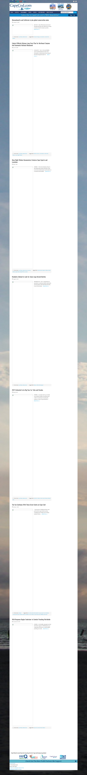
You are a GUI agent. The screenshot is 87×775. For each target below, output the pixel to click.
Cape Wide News (41, 12)
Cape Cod (35, 727)
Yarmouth (45, 614)
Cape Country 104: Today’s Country (18, 1)
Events (30, 12)
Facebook (76, 1)
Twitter (74, 1)
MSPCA (27, 614)
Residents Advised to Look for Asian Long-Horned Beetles (29, 276)
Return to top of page (14, 772)
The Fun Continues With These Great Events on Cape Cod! (29, 504)
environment (40, 270)
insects (41, 498)
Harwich (21, 614)
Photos (34, 12)
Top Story (29, 270)
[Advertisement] (31, 741)
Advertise (16, 767)
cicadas (38, 498)
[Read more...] (36, 29)
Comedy (14, 614)
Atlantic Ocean (36, 153)
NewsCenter (25, 36)
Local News (20, 36)
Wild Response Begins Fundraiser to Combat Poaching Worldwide (31, 619)
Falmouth (17, 614)
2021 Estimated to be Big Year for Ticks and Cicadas (27, 390)
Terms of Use (21, 767)
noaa (16, 155)
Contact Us (12, 767)
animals (35, 498)
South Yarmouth (37, 614)
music (30, 614)
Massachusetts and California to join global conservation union (30, 20)
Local (12, 12)
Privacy (20, 769)
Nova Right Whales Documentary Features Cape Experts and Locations (29, 161)
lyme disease (45, 498)
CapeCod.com (27, 7)
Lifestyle (17, 12)
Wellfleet (42, 614)
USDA (38, 385)
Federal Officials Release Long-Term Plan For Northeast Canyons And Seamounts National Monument (31, 44)
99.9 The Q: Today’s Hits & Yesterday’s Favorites (12, 1)
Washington (41, 385)
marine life (47, 36)
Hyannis (43, 270)
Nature (14, 38)
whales (26, 271)
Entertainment (24, 12)
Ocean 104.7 (24, 1)
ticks (13, 499)
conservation (42, 36)
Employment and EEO (14, 769)
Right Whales (20, 155)
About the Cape (50, 12)
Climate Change (36, 36)
